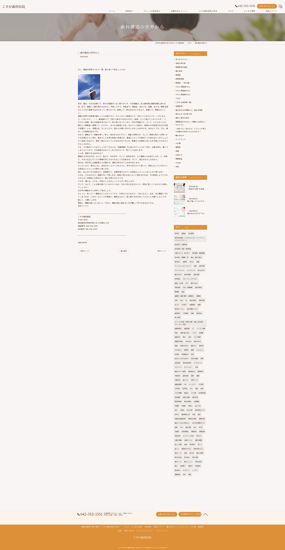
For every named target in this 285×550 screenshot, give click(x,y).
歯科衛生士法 (186, 414)
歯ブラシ (185, 380)
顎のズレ (199, 436)
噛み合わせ (197, 341)
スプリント (178, 367)
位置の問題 (178, 440)
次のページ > (162, 251)
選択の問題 (198, 440)
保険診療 (177, 436)
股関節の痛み (179, 341)
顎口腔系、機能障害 (198, 253)
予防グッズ (194, 380)
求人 (191, 388)
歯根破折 (187, 328)
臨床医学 (200, 371)
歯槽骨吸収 (178, 328)
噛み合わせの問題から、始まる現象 (189, 110)
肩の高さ (187, 457)
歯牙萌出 (177, 313)
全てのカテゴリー (182, 59)
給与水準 (189, 410)
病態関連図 (180, 79)
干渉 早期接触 (187, 287)
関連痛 (177, 292)
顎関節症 (179, 159)
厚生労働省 (187, 401)
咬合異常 (191, 233)
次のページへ (83, 206)
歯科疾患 (185, 376)
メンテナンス (191, 270)
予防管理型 (185, 431)
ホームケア (192, 384)
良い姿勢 (177, 317)
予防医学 (177, 376)
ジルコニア (199, 350)
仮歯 (176, 346)
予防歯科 (198, 466)
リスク (194, 333)
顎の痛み (177, 470)
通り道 (192, 453)
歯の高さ (177, 262)
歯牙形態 (202, 266)
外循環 (184, 406)
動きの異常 (199, 453)
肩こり (177, 449)
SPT (187, 283)
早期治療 (202, 431)
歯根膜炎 (192, 305)
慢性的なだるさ (186, 449)
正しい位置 (178, 444)
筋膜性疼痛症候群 (180, 419)
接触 (176, 427)
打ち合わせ (178, 350)
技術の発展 (194, 358)
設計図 (201, 346)
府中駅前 (177, 279)
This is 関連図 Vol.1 (183, 86)
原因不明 (202, 300)
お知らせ (179, 155)
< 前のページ (84, 251)
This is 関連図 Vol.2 (183, 90)
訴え (195, 427)
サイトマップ (162, 531)
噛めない (193, 346)
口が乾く (184, 305)
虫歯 (177, 151)
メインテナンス (179, 270)
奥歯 (197, 262)
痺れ (184, 337)
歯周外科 (177, 337)
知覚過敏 (177, 287)
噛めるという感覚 (180, 371)
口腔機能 (196, 401)
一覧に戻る (123, 251)
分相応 (182, 410)
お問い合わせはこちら (267, 6)
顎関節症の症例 (181, 67)
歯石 (199, 414)
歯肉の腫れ (187, 274)
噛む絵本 (179, 71)
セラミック (186, 470)
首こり (200, 444)
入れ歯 (178, 143)
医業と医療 (186, 397)
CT (193, 328)
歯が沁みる (194, 283)
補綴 (192, 350)
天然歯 (177, 354)
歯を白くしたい (179, 309)
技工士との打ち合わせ (181, 358)
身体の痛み (193, 300)
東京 (196, 388)
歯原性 (185, 262)
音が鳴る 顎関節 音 (181, 257)
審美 (199, 305)
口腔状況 (177, 380)
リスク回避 (197, 337)
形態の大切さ (184, 346)
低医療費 (177, 397)
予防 (177, 166)
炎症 (193, 414)
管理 (192, 376)
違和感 (201, 333)
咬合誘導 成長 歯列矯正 (183, 249)
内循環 (177, 406)
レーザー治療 (201, 328)
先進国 (177, 431)
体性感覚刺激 (187, 363)
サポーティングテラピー (190, 279)
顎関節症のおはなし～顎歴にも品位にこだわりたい (191, 123)
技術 (192, 354)
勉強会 (186, 393)
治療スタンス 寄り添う (182, 253)
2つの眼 (193, 393)
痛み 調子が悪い (196, 257)
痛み (176, 466)
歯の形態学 (198, 287)
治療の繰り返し (185, 333)
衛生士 (190, 406)
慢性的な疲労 (192, 419)
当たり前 (198, 406)
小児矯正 (185, 313)
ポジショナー (188, 367)
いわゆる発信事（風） (184, 102)
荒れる (177, 414)
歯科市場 (195, 397)
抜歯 (176, 333)
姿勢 (202, 358)
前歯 (185, 444)
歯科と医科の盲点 (182, 118)
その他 (178, 163)
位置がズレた (188, 440)
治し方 (177, 305)
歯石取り (183, 466)
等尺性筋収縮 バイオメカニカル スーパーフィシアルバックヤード (190, 239)
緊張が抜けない (198, 449)
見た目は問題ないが (198, 423)
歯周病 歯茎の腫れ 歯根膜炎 (184, 296)
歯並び (190, 466)
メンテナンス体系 (188, 436)
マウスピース (198, 363)
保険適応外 (185, 354)
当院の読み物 (82, 242)
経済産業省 (178, 401)
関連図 (178, 75)
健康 (197, 376)
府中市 (177, 233)
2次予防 (177, 388)
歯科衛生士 (191, 371)
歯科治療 (196, 274)
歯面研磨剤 (178, 384)
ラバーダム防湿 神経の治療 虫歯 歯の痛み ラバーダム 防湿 (190, 323)
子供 (184, 474)
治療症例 (179, 106)
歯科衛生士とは (200, 410)
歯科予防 (188, 427)
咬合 (181, 300)
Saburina (188, 341)
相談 (192, 313)
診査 (195, 266)
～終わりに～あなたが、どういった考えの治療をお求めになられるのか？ (191, 130)
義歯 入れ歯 (179, 283)
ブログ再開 (178, 393)
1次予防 (200, 384)
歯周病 (178, 147)
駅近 (202, 388)
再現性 (186, 350)
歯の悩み (199, 313)
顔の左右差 (178, 457)
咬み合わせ (201, 270)
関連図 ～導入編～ (183, 83)
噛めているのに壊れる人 (182, 423)
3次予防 (184, 388)
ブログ (178, 98)
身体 (185, 453)
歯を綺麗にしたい (192, 309)
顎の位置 (195, 457)
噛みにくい (178, 462)
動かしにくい (188, 462)
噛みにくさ (178, 453)
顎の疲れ (192, 444)
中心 (181, 427)
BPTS (201, 427)
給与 (176, 410)
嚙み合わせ (180, 135)
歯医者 (184, 233)
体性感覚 (177, 363)
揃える (192, 262)
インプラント (181, 139)
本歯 (196, 367)
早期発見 (193, 431)
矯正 (189, 474)
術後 (189, 337)
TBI (185, 384)
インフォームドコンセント (183, 266)
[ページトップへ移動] (205, 514)
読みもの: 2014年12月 (184, 114)
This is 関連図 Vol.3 (183, 94)
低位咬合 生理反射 (181, 244)
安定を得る (198, 462)
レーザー (195, 470)
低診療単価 (202, 393)
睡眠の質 (202, 419)
